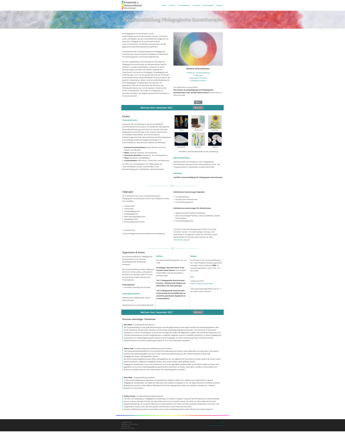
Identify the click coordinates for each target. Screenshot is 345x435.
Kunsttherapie (207, 5)
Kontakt (219, 5)
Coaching (196, 5)
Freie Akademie (184, 5)
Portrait (172, 5)
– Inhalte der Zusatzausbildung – (198, 73)
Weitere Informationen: (198, 68)
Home (164, 5)
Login (222, 422)
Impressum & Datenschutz (216, 425)
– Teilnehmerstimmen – (198, 81)
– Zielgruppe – (198, 75)
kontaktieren (178, 240)
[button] (198, 102)
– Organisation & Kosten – (198, 78)
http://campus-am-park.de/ (201, 283)
